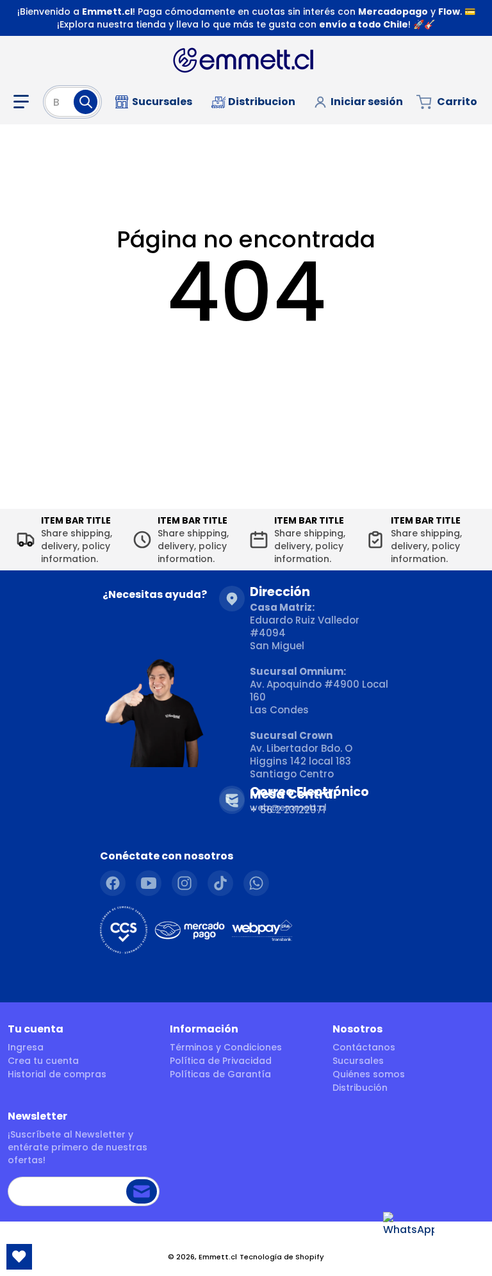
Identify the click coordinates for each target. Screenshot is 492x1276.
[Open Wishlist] (19, 1257)
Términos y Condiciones (226, 1047)
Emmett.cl (218, 1257)
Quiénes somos (368, 1074)
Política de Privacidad (221, 1060)
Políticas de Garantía (220, 1074)
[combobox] (72, 102)
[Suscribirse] (141, 1191)
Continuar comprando (246, 356)
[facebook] (113, 883)
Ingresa (26, 1047)
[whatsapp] (256, 883)
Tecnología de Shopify (282, 1257)
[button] (24, 102)
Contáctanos (363, 1047)
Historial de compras (57, 1074)
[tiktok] (220, 883)
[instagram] (184, 883)
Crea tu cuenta (43, 1060)
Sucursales (358, 1060)
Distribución (360, 1087)
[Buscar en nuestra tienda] (85, 102)
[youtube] (148, 883)
